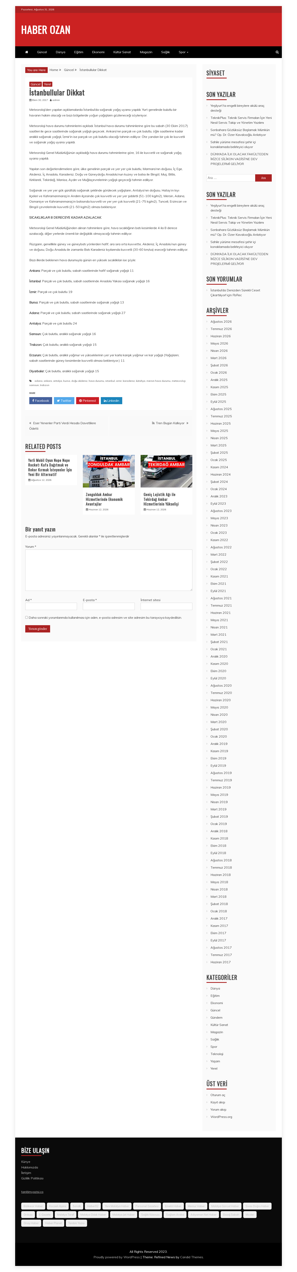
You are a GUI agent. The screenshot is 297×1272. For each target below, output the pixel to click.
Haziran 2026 (221, 336)
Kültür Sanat (122, 52)
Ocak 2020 (219, 736)
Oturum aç (218, 1095)
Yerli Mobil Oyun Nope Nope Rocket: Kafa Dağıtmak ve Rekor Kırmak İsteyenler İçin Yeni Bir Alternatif (50, 467)
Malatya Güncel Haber (225, 1206)
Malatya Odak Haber (93, 1214)
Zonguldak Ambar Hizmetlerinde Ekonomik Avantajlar (104, 499)
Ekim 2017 (218, 933)
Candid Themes (191, 1257)
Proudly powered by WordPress (117, 1257)
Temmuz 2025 (221, 416)
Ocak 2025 (219, 460)
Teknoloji (217, 1054)
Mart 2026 (218, 358)
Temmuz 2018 (221, 867)
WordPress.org (221, 1117)
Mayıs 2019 (219, 795)
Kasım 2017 (219, 926)
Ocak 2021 (219, 649)
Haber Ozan (46, 29)
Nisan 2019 (219, 802)
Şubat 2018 (219, 904)
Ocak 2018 (219, 911)
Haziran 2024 (221, 474)
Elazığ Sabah (231, 1214)
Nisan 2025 (219, 438)
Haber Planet (53, 1223)
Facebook (41, 401)
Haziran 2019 (221, 787)
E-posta (90, 600)
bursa (66, 380)
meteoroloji (178, 380)
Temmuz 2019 (221, 780)
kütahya (140, 380)
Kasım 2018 (219, 838)
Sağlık (165, 52)
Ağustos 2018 (221, 860)
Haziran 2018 (221, 875)
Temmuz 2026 (221, 329)
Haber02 (92, 1206)
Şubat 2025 (219, 452)
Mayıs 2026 (219, 343)
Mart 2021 (218, 634)
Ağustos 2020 (221, 685)
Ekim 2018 (218, 846)
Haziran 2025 (221, 423)
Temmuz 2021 (221, 605)
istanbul (110, 380)
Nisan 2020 (219, 715)
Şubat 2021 (219, 642)
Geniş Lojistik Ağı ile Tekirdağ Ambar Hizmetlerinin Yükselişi (161, 499)
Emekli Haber (173, 1206)
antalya (57, 380)
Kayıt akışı (218, 1102)
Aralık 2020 (219, 656)
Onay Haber (31, 1223)
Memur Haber (196, 1206)
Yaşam (215, 1061)
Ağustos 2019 (221, 773)
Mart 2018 (218, 897)
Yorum (30, 547)
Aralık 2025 (219, 380)
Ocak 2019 (219, 824)
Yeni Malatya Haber (117, 1206)
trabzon (44, 385)
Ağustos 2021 (221, 598)
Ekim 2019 (218, 758)
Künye (25, 1162)
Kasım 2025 (219, 387)
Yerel (47, 84)
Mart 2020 (218, 722)
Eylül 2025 (218, 402)
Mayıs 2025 (219, 431)
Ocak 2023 (219, 533)
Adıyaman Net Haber (204, 1214)
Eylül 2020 (218, 678)
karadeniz (129, 380)
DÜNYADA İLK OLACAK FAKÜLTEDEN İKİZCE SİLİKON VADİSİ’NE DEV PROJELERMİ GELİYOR (239, 159)
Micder (250, 1214)
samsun (34, 385)
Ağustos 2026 (221, 321)
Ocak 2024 (219, 489)
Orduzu (28, 1214)
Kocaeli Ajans (57, 1206)
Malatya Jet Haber (124, 1214)
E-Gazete (45, 1214)
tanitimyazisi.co (32, 1192)
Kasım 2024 (219, 467)
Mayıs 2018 (219, 882)
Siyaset (215, 73)
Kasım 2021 (219, 576)
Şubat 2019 (219, 816)
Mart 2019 (218, 809)
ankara (48, 380)
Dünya (60, 52)
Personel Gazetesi (147, 1206)
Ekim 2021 (218, 584)
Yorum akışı (218, 1109)
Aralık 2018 (219, 831)
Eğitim (78, 52)
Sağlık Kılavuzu (150, 1214)
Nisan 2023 (219, 525)
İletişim (26, 1173)
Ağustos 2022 (221, 547)
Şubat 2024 (219, 482)
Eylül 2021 (218, 591)
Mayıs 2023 (219, 518)
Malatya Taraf (65, 1214)
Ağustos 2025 (221, 409)
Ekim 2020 (218, 671)
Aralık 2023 (219, 496)
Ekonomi (98, 52)
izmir (119, 380)
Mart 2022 (218, 554)
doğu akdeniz (79, 380)
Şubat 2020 (219, 729)
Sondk (77, 1206)
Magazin (146, 52)
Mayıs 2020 (219, 707)
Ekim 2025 (218, 394)
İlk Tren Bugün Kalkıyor (168, 423)
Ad (28, 600)
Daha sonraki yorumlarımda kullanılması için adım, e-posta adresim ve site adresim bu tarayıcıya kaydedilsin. (105, 617)
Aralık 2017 (219, 918)
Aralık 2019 (219, 744)
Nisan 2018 (219, 889)
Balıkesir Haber (33, 1206)
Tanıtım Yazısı (76, 1223)
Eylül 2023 (218, 503)
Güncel (42, 52)
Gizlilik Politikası (32, 1178)
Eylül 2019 (218, 765)
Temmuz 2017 (221, 955)
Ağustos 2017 (221, 947)
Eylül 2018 (218, 853)
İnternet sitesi (150, 600)
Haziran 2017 (221, 962)
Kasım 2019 (219, 751)
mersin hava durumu (158, 380)
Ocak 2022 (219, 569)
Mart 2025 (218, 445)
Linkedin (112, 401)
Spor (182, 52)
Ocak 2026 (219, 372)
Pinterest (89, 401)
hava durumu (96, 380)
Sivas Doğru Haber (257, 1206)
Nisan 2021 (219, 627)
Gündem (216, 1017)
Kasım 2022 (219, 540)
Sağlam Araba (175, 1214)
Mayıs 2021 (219, 620)
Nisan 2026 (219, 351)
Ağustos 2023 (221, 511)
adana (38, 380)
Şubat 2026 (219, 365)
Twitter (65, 401)
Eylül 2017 (218, 940)
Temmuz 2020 (221, 693)
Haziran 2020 (221, 700)
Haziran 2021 (221, 613)
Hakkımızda (29, 1167)
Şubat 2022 (219, 562)
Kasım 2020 (219, 664)
